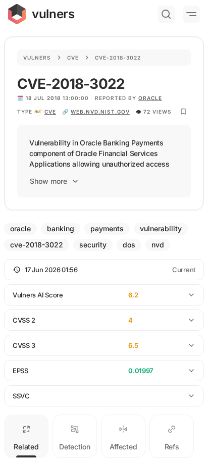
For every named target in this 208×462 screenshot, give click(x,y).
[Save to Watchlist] (183, 111)
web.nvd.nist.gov (100, 112)
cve (50, 112)
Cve (73, 58)
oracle (150, 98)
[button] (104, 269)
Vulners (37, 58)
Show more (48, 181)
